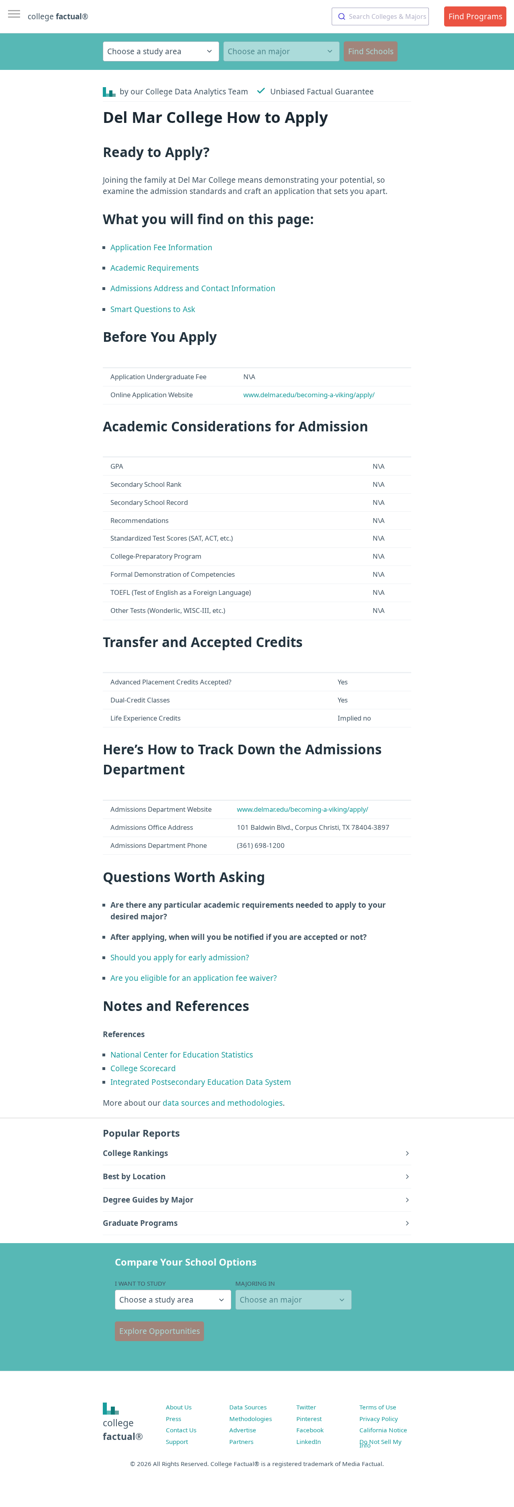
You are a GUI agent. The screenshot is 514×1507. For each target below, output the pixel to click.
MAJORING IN (255, 1283)
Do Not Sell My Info (380, 1444)
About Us (179, 1407)
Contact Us (181, 1430)
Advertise (242, 1430)
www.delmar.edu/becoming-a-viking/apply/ (309, 394)
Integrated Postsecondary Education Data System (200, 1082)
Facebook (310, 1430)
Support (177, 1442)
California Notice (383, 1430)
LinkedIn (308, 1442)
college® (123, 1430)
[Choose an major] (281, 51)
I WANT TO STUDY (140, 1283)
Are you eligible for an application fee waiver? (193, 978)
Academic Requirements (154, 268)
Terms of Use (377, 1407)
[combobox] (380, 16)
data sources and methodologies (223, 1103)
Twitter (306, 1407)
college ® (58, 16)
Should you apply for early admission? (179, 957)
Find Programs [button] (475, 16)
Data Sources (248, 1407)
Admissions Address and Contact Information (192, 288)
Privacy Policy (378, 1419)
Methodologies (250, 1419)
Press (173, 1419)
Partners (241, 1442)
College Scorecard (143, 1068)
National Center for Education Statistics (181, 1055)
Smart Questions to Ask (152, 309)
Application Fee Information (161, 247)
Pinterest (309, 1419)
